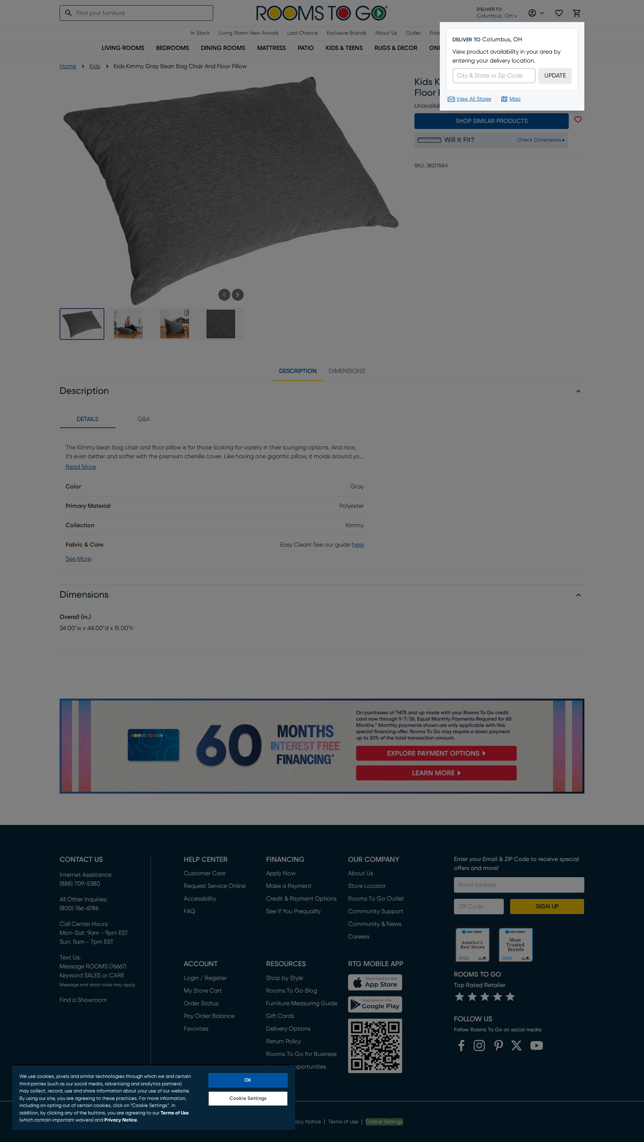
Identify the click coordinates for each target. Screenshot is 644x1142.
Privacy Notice (120, 1120)
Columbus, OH (502, 39)
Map (515, 99)
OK (247, 1080)
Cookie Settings (248, 1098)
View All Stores (474, 99)
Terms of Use (175, 1113)
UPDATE (555, 76)
